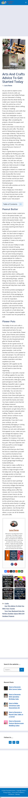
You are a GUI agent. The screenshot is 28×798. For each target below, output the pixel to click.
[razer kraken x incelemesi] (14, 797)
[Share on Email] (22, 571)
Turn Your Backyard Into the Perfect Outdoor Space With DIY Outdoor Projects (13, 613)
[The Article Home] (7, 2)
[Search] (22, 670)
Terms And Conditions (18, 792)
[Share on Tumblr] (14, 571)
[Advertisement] (14, 20)
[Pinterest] (15, 564)
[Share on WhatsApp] (19, 571)
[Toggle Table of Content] (20, 204)
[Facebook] (12, 564)
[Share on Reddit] (16, 571)
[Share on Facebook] (5, 571)
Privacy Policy (7, 792)
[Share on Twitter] (11, 571)
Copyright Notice (20, 790)
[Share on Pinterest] (8, 571)
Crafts (7, 603)
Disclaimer (11, 794)
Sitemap (17, 794)
